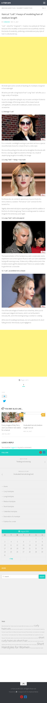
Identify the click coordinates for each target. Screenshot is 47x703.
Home (6, 486)
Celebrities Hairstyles (10, 511)
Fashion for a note (10, 521)
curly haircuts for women (17, 629)
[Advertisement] (23, 60)
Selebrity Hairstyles (24, 8)
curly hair (31, 626)
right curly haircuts (15, 638)
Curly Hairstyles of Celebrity (38, 629)
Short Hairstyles (9, 506)
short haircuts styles (14, 644)
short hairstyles (33, 644)
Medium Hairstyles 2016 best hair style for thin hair (31, 635)
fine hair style (5, 632)
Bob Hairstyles (25, 626)
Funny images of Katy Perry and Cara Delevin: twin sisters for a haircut (11, 427)
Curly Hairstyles (9, 491)
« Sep (11, 559)
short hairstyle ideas (24, 644)
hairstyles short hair (13, 635)
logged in (14, 447)
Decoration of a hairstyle (12, 516)
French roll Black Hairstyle (15, 632)
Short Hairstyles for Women (23, 645)
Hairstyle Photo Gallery (26, 632)
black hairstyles (17, 626)
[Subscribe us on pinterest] (40, 452)
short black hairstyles (25, 638)
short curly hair (34, 638)
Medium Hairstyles (9, 8)
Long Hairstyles (9, 496)
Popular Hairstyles (6, 638)
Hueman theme (33, 692)
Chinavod (6, 22)
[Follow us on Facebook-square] (44, 452)
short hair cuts (31, 641)
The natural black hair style (36, 648)
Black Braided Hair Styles (8, 626)
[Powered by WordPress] (16, 692)
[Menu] (44, 2)
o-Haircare (6, 2)
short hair (22, 640)
